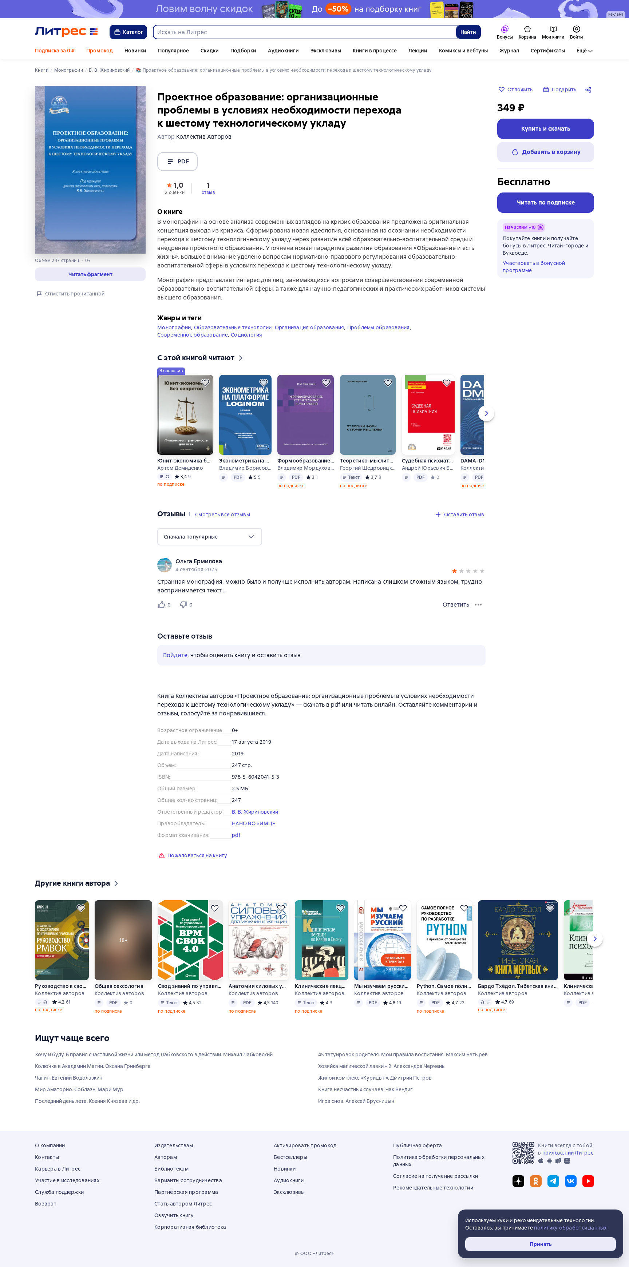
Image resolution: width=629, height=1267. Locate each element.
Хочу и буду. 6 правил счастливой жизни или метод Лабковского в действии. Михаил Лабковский (154, 1054)
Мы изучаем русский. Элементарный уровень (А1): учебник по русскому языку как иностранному (382, 986)
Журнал (509, 50)
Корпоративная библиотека (190, 1227)
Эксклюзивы (325, 50)
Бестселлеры (290, 1157)
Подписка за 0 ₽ (55, 50)
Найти (468, 32)
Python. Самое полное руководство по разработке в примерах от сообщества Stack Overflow (444, 986)
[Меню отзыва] (478, 604)
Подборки (243, 50)
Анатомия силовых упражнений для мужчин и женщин (259, 986)
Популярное (173, 50)
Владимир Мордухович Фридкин (305, 468)
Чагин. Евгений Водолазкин (68, 1078)
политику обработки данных (570, 1227)
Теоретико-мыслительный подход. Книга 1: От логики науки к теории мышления (368, 460)
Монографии (174, 327)
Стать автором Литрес (183, 1203)
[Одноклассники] (536, 1181)
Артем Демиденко (180, 468)
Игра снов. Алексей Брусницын (356, 1101)
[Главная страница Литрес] (66, 32)
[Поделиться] (589, 89)
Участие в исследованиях (67, 1180)
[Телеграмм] (553, 1181)
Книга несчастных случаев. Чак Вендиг (365, 1089)
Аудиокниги (283, 50)
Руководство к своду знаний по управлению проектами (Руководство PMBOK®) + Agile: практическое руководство (61, 986)
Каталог (133, 32)
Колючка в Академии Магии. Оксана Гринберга (93, 1066)
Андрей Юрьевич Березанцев (428, 468)
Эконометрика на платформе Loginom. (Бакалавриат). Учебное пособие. (245, 460)
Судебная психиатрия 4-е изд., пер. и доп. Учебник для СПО (428, 460)
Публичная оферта (417, 1145)
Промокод (99, 50)
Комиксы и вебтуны (463, 50)
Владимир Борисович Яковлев (245, 468)
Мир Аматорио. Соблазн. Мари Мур (79, 1089)
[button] (175, 187)
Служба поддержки (59, 1192)
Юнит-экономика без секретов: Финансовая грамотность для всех (185, 460)
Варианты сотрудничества (188, 1180)
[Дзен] (518, 1181)
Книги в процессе (375, 50)
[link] (311, 561)
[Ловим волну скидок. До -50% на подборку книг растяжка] (314, 9)
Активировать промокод (305, 1145)
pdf (236, 835)
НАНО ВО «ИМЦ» (253, 823)
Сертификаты (548, 50)
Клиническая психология (592, 986)
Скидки (210, 50)
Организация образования (309, 327)
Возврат (45, 1203)
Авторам (165, 1157)
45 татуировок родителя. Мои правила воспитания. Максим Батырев (403, 1054)
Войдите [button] (175, 655)
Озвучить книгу (174, 1215)
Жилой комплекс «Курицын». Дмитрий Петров (375, 1078)
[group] (321, 565)
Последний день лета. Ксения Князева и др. (87, 1101)
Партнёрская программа (186, 1192)
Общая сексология (119, 986)
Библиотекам (171, 1168)
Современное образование (192, 334)
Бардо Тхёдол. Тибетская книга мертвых (518, 986)
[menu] (209, 536)
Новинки (135, 50)
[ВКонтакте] (571, 1181)
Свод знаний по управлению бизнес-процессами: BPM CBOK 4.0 (190, 986)
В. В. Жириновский (255, 812)
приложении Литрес (567, 1152)
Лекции (417, 50)
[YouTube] (588, 1181)
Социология (246, 334)
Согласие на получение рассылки (435, 1176)
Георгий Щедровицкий (368, 468)
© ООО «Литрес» (314, 1253)
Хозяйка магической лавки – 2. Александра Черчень (381, 1066)
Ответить (456, 604)
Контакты (47, 1157)
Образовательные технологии (233, 327)
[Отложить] (205, 383)
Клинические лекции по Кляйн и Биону (321, 986)
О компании (50, 1145)
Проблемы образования (378, 327)
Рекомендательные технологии (433, 1187)
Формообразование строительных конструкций (305, 460)
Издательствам (173, 1145)
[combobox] (304, 32)
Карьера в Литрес (57, 1168)
